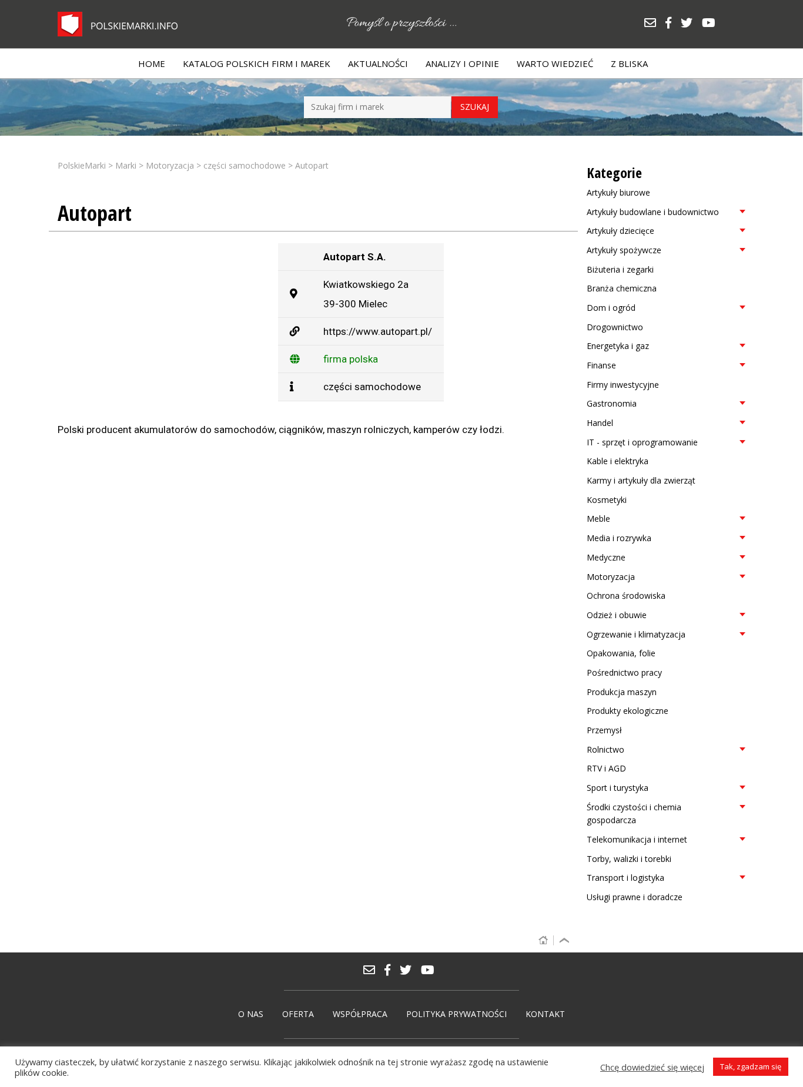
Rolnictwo (605, 749)
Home (151, 63)
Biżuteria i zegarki (620, 269)
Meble (598, 518)
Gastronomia (612, 403)
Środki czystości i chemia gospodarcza (634, 813)
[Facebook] (672, 23)
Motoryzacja (611, 576)
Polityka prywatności (456, 1013)
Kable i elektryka (617, 461)
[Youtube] (711, 23)
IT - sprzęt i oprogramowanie (642, 442)
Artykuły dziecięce (620, 230)
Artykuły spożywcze (624, 250)
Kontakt (545, 1013)
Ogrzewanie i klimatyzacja (636, 634)
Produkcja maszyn (622, 691)
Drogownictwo (615, 327)
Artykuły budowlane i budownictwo (653, 211)
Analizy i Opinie (462, 63)
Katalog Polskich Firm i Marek (256, 63)
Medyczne (606, 557)
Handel (600, 422)
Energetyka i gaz (618, 345)
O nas (250, 1013)
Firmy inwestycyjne (623, 384)
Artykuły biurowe (618, 192)
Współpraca (360, 1013)
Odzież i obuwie (617, 614)
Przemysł (604, 730)
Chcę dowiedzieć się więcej (652, 1067)
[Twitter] (691, 23)
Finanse (601, 365)
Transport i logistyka (625, 877)
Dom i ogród (611, 307)
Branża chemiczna (622, 288)
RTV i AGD (606, 768)
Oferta (298, 1013)
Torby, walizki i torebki (629, 858)
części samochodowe (372, 386)
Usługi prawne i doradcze (634, 897)
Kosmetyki (607, 499)
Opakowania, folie (621, 653)
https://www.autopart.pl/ (377, 331)
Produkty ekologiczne (627, 710)
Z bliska (629, 63)
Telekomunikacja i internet (637, 839)
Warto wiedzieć (555, 63)
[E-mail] (654, 23)
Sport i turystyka (617, 787)
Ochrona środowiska (626, 595)
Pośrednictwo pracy (624, 672)
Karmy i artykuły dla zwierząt (641, 480)
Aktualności (378, 63)
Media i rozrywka (619, 538)
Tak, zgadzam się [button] (750, 1066)
